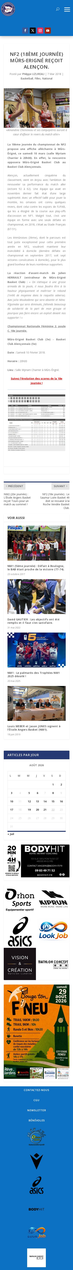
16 (61, 801)
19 (29, 809)
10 (11, 801)
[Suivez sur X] (33, 31)
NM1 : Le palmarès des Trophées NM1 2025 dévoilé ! (33, 674)
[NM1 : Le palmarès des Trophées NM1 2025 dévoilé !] (36, 650)
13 (37, 801)
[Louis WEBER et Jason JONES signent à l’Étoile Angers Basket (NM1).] (36, 703)
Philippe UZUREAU (33, 74)
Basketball (27, 78)
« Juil (10, 834)
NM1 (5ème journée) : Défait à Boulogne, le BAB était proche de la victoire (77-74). (36, 567)
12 (29, 801)
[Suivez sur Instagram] (40, 31)
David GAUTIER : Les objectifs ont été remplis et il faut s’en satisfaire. (33, 621)
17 (11, 809)
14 (44, 801)
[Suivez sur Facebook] (25, 31)
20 (37, 809)
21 (44, 809)
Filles (38, 78)
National (47, 78)
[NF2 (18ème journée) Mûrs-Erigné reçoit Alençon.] (36, 108)
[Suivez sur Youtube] (48, 31)
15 (52, 801)
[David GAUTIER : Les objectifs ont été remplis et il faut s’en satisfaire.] (36, 596)
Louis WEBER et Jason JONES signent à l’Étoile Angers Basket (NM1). (34, 727)
